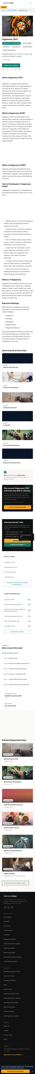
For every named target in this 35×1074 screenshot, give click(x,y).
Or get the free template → (17, 544)
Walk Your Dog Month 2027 (17, 621)
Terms (6, 1039)
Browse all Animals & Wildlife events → (15, 883)
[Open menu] (30, 2)
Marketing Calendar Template (13, 957)
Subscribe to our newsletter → (13, 1054)
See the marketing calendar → (10, 653)
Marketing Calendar (10, 939)
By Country (7, 926)
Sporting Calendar (9, 948)
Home (3, 10)
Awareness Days (12, 475)
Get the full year (17, 540)
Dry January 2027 (17, 599)
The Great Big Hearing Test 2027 (17, 616)
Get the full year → (24, 539)
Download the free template (15, 1071)
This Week (7, 935)
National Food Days (9, 952)
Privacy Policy (8, 1035)
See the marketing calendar (17, 507)
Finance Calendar (9, 1011)
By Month (7, 921)
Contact (6, 1030)
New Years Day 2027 (10, 572)
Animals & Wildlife (12, 10)
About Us (6, 1026)
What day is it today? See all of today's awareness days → (17, 583)
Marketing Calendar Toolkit (12, 971)
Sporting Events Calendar (11, 1016)
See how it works (9, 976)
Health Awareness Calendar (12, 943)
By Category (7, 917)
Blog (5, 985)
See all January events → (17, 631)
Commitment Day (9, 577)
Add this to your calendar (11, 65)
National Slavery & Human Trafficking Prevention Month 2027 (17, 610)
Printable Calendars (10, 980)
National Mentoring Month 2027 (17, 604)
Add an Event (8, 989)
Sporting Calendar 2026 (11, 1002)
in (15, 69)
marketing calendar (23, 54)
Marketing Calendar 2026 (11, 994)
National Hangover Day (10, 567)
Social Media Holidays (10, 961)
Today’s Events (8, 930)
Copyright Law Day (9, 562)
